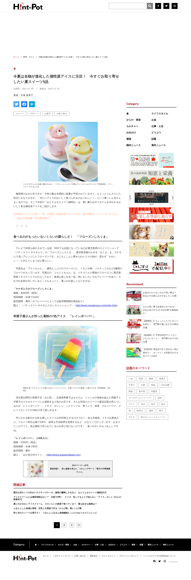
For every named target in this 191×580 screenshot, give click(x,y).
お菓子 (47, 113)
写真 (141, 378)
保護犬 (162, 378)
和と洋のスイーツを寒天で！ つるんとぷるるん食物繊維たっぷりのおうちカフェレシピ (55, 513)
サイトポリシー (108, 556)
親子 (161, 410)
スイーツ (20, 113)
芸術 (160, 398)
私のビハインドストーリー (153, 417)
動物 (151, 378)
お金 (153, 120)
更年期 (142, 391)
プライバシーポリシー (129, 556)
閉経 (131, 391)
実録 (153, 385)
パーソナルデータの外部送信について (159, 556)
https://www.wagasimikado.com (63, 455)
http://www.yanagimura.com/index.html (96, 305)
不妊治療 (165, 385)
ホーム (46, 556)
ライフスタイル (159, 113)
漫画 (128, 139)
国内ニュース (133, 145)
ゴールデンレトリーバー (140, 398)
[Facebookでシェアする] (24, 104)
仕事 (143, 385)
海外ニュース (158, 145)
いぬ (131, 378)
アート (132, 404)
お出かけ (131, 132)
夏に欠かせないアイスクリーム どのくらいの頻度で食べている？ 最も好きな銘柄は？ (55, 504)
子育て (132, 385)
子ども (132, 417)
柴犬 (163, 404)
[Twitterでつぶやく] (16, 104)
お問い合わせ (80, 556)
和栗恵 (154, 391)
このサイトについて (61, 556)
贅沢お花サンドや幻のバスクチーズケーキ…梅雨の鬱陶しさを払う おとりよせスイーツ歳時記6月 (60, 492)
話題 (153, 139)
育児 (153, 404)
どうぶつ (156, 132)
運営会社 (94, 556)
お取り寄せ (62, 113)
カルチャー (132, 126)
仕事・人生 (157, 126)
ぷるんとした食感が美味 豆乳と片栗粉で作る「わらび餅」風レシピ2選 (47, 508)
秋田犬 (140, 410)
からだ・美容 (133, 120)
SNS (143, 404)
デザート (34, 113)
